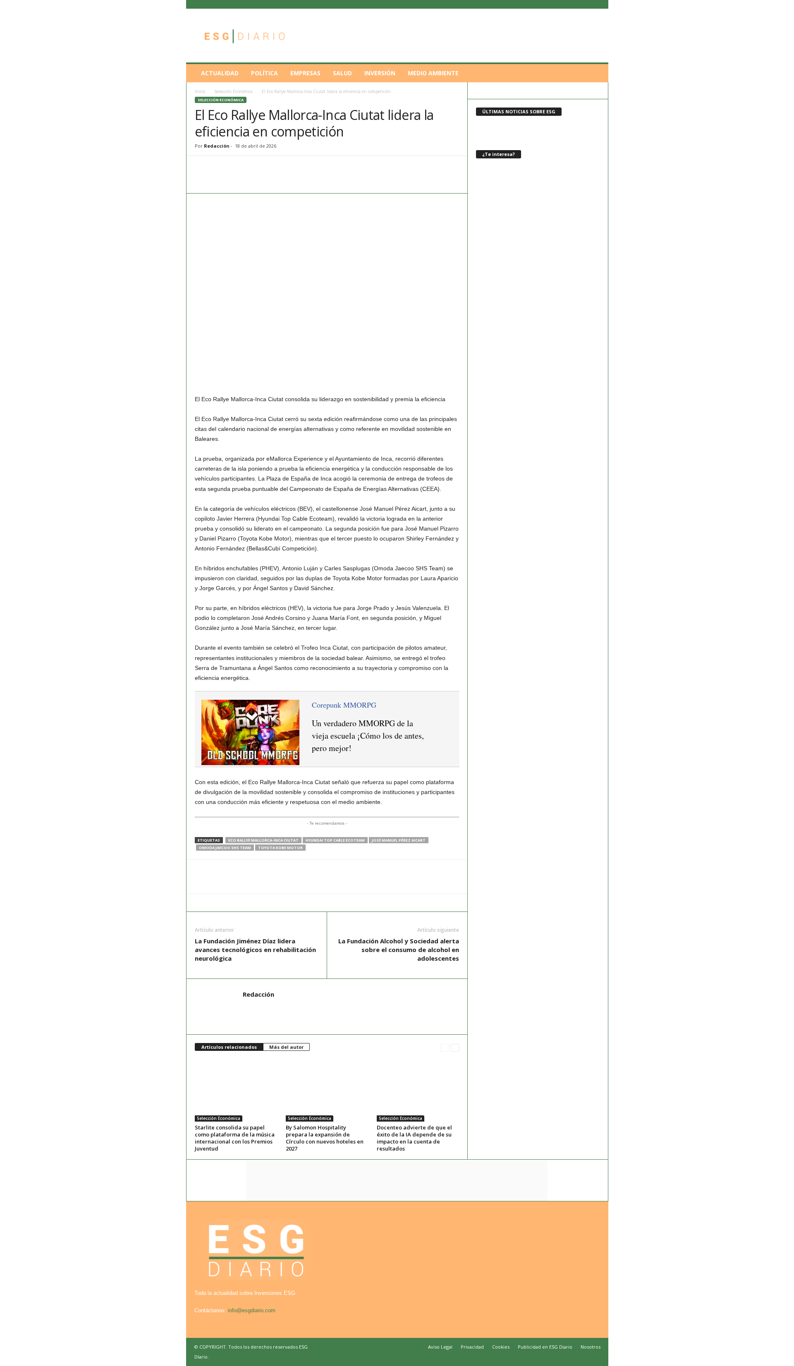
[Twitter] (241, 168)
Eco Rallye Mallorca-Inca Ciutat (263, 840)
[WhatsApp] (203, 168)
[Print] (279, 168)
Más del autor (286, 1047)
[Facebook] (222, 168)
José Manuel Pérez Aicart (399, 840)
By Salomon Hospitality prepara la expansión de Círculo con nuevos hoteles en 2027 (325, 1138)
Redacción (217, 146)
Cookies (500, 1347)
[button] (596, 73)
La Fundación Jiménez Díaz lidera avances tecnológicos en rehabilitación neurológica (255, 949)
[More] (298, 168)
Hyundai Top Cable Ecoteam (335, 840)
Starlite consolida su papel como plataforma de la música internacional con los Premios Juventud (235, 1138)
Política (264, 73)
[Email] (260, 168)
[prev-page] (444, 1047)
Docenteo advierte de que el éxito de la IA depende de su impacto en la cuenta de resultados (414, 1138)
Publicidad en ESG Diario (545, 1347)
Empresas (305, 73)
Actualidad (220, 73)
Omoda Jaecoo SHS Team (225, 847)
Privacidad (472, 1347)
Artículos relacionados (229, 1047)
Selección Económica (233, 91)
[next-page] (455, 1047)
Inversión (379, 73)
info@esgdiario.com (251, 1310)
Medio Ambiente (433, 73)
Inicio (200, 91)
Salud (342, 73)
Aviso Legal (440, 1347)
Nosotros (590, 1347)
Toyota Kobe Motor (280, 847)
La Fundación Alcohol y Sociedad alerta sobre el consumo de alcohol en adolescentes (398, 949)
